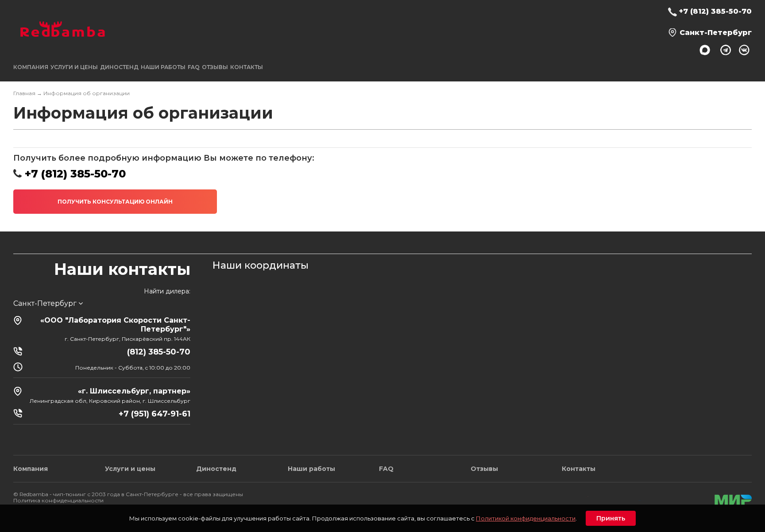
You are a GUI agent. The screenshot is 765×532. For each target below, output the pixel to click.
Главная (24, 93)
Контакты (246, 67)
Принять (610, 518)
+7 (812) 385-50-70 (715, 11)
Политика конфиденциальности (58, 500)
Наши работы (163, 67)
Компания (30, 469)
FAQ (194, 67)
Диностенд (119, 67)
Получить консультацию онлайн (115, 201)
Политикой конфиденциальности (526, 518)
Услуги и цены (130, 469)
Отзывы (215, 67)
